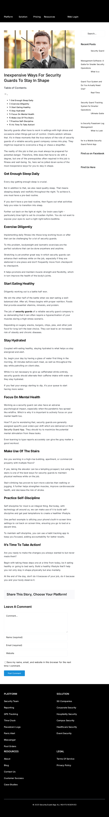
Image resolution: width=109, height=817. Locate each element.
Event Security (64, 733)
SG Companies (64, 701)
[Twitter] (85, 174)
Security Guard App (48, 805)
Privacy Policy (64, 765)
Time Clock (10, 720)
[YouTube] (97, 174)
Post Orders (10, 746)
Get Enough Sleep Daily (22, 100)
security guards (23, 311)
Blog (6, 765)
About (7, 758)
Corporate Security (66, 707)
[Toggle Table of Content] (6, 94)
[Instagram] (89, 174)
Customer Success (14, 778)
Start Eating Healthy (20, 107)
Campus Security (65, 720)
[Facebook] (81, 174)
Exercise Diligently (20, 104)
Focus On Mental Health (22, 114)
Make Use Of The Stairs (22, 118)
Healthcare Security (67, 727)
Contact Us (10, 771)
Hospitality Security (67, 714)
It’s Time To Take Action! (23, 124)
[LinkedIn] (93, 174)
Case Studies (11, 784)
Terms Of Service (65, 758)
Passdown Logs (12, 727)
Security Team (11, 701)
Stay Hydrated (18, 111)
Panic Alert (9, 733)
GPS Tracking (11, 714)
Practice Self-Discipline (22, 121)
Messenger (10, 739)
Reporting (9, 707)
